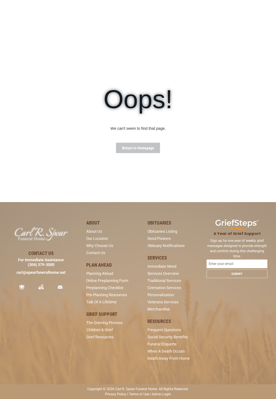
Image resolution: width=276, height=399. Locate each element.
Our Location (97, 238)
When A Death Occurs (166, 351)
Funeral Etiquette (162, 344)
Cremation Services (164, 287)
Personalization (160, 295)
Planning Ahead (99, 273)
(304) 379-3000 (41, 264)
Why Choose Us (99, 245)
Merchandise (158, 309)
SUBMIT (237, 274)
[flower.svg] (21, 290)
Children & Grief (99, 330)
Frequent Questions (164, 330)
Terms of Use (139, 394)
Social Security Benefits (167, 337)
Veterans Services (163, 302)
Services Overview (163, 273)
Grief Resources (99, 337)
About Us (94, 231)
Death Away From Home (168, 358)
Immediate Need (161, 266)
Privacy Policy (115, 394)
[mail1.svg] (60, 290)
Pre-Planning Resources (106, 295)
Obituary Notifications (166, 245)
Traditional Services (164, 280)
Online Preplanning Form (107, 280)
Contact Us (95, 252)
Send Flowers (159, 238)
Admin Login (161, 394)
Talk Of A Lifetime (101, 302)
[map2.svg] (41, 290)
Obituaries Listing (162, 231)
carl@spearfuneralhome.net (41, 272)
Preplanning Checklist (104, 287)
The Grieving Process (104, 322)
